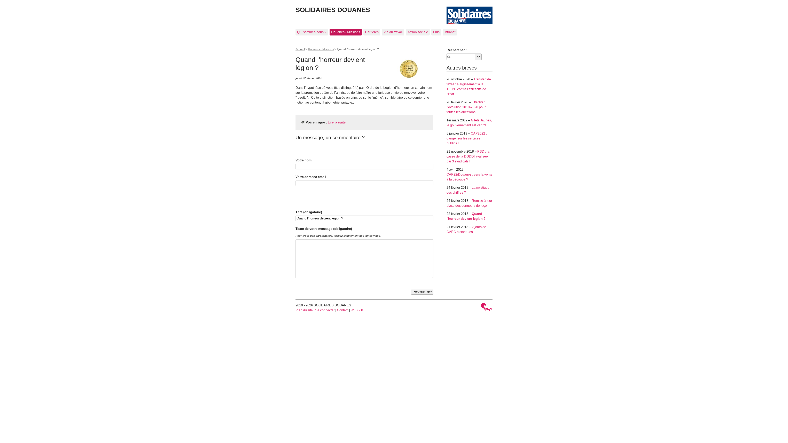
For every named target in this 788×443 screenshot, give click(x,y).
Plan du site (304, 310)
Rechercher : (457, 50)
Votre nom (304, 160)
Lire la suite (337, 122)
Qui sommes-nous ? (311, 32)
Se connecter (324, 310)
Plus (436, 32)
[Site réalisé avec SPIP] (486, 307)
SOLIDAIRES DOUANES (333, 10)
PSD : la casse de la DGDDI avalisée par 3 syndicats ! (468, 156)
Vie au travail (393, 32)
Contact (342, 310)
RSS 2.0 (357, 310)
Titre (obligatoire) (309, 212)
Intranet (449, 32)
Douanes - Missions (345, 32)
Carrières (372, 32)
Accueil (300, 49)
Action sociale (418, 32)
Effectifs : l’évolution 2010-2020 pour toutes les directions (466, 107)
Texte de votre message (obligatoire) (324, 229)
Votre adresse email (311, 177)
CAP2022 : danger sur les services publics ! (467, 138)
